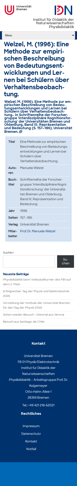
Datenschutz (31, 434)
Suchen (8, 252)
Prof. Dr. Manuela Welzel (37, 231)
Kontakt (31, 441)
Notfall (31, 449)
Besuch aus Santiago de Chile (23, 321)
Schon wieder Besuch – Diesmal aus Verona (33, 314)
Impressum (31, 426)
